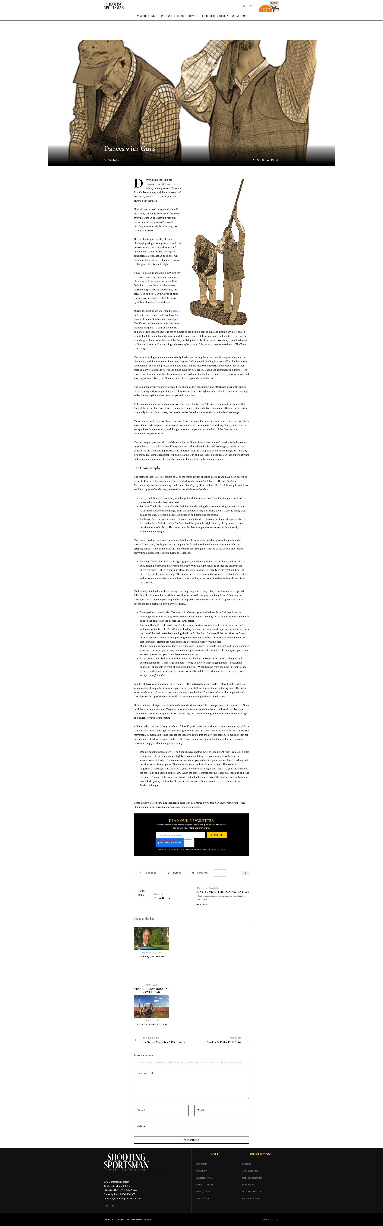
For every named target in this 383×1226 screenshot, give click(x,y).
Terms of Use (202, 1198)
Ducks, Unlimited (151, 956)
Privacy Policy (203, 1191)
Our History (201, 1171)
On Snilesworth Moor (152, 1024)
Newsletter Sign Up (251, 1191)
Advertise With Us (204, 1177)
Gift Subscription (250, 1171)
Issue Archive (248, 1184)
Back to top (268, 1220)
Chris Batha (161, 898)
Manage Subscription (252, 1177)
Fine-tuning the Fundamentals (223, 892)
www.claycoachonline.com (185, 806)
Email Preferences (250, 1198)
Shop (251, 6)
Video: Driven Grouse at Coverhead (151, 990)
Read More (202, 904)
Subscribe (246, 1164)
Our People (201, 1164)
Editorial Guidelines (205, 1184)
